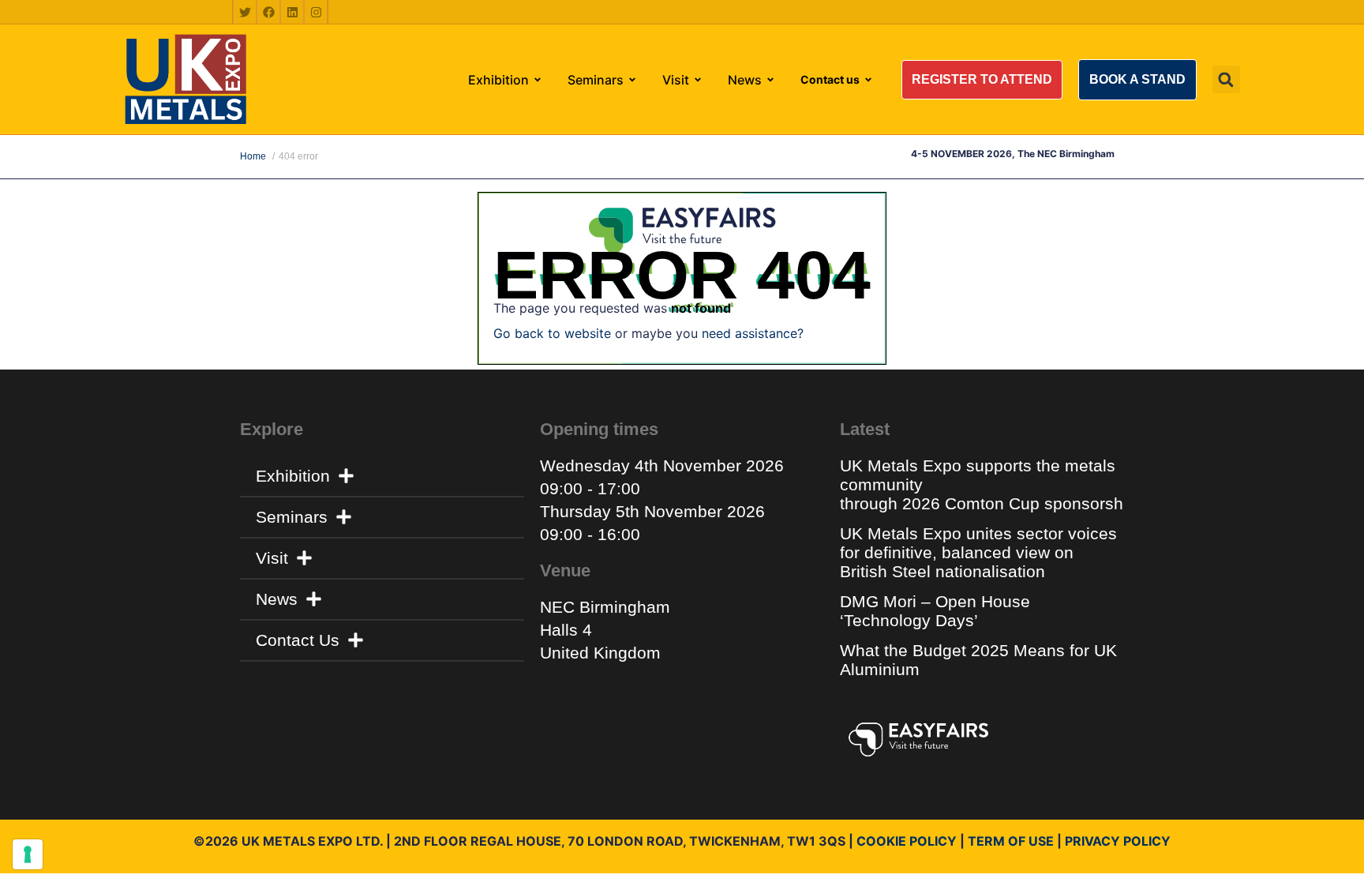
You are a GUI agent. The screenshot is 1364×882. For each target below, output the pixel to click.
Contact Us (297, 640)
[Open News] (770, 79)
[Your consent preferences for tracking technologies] (28, 854)
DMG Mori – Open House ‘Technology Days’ (935, 610)
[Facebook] (268, 12)
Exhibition (293, 476)
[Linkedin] (292, 12)
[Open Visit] (698, 79)
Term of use (1011, 841)
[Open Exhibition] (537, 79)
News (277, 599)
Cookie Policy (906, 841)
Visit (272, 558)
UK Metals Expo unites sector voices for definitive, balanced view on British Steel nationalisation (978, 552)
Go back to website (552, 333)
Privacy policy (1118, 841)
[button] (981, 79)
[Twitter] (245, 12)
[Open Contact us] (868, 79)
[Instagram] (316, 12)
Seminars (292, 517)
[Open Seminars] (632, 79)
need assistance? (753, 333)
